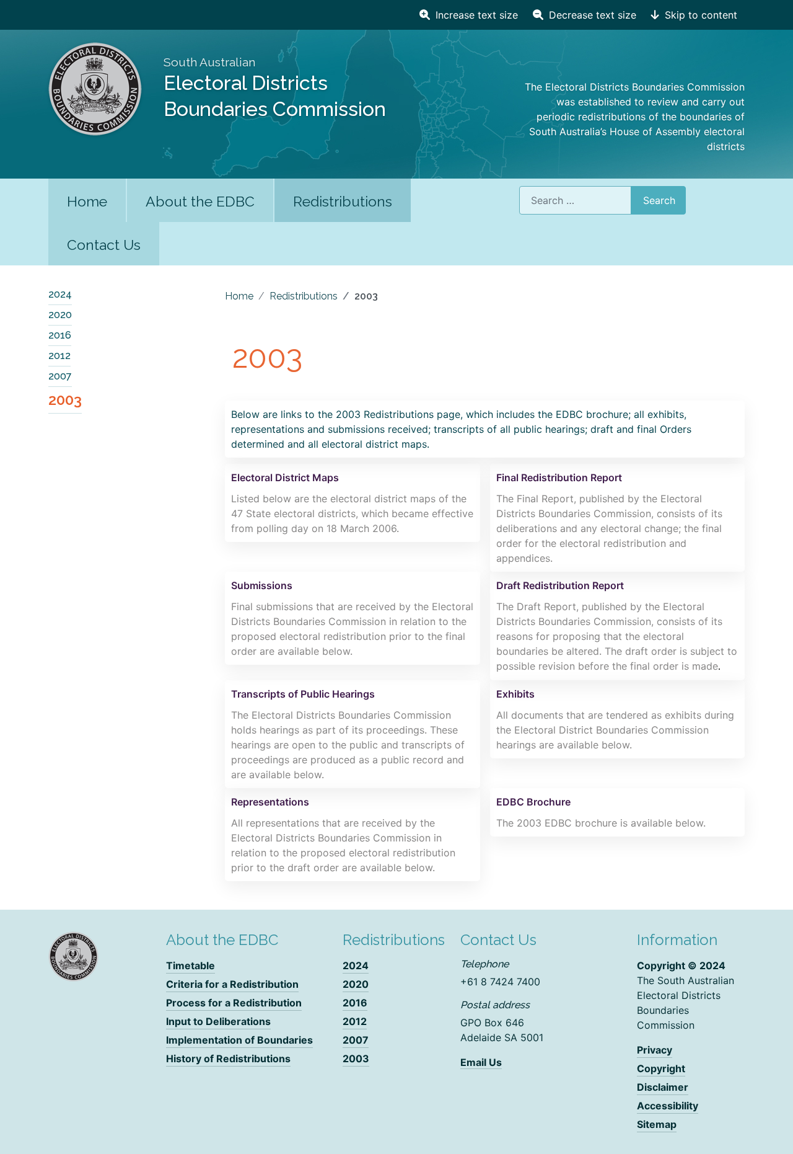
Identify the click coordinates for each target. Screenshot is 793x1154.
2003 (65, 400)
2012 (59, 356)
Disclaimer (662, 1087)
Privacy (654, 1050)
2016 (59, 335)
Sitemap (657, 1124)
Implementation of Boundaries (239, 1040)
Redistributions (342, 201)
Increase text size (475, 15)
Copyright (661, 1068)
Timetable (190, 965)
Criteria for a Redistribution (232, 984)
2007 (60, 376)
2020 (60, 315)
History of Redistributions (228, 1058)
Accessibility (667, 1105)
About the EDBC (200, 201)
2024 (60, 294)
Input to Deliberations (218, 1021)
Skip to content (699, 15)
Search (659, 200)
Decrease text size (591, 15)
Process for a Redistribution (234, 1002)
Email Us (481, 1062)
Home (87, 201)
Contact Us (104, 244)
